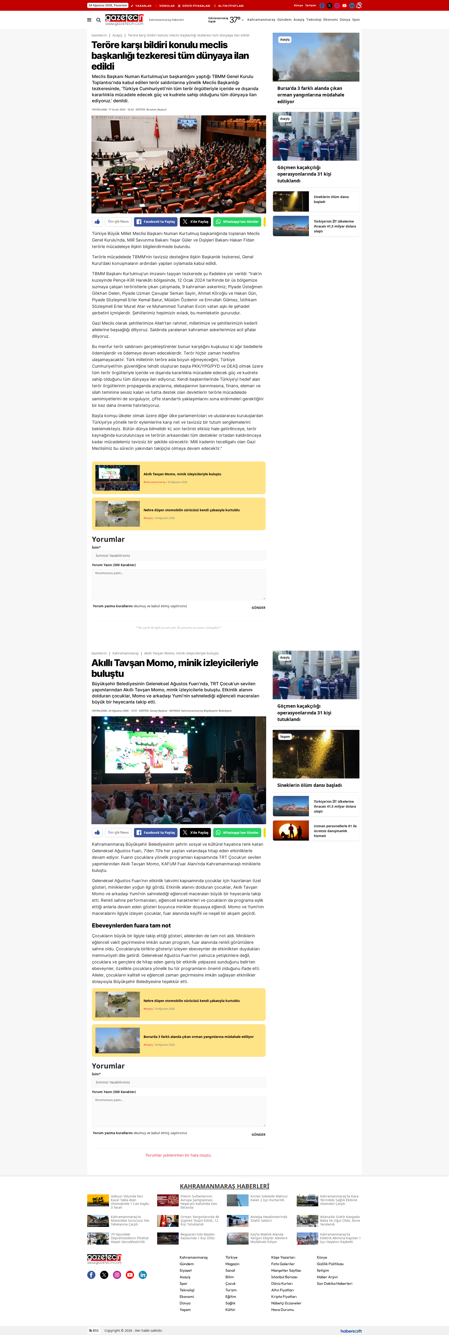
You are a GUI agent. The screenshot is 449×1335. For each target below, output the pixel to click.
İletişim (310, 5)
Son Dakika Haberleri (334, 1283)
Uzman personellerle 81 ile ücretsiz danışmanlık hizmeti (335, 831)
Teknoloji (187, 1290)
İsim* (96, 547)
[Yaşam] (316, 753)
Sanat (230, 1270)
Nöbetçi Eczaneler (286, 1303)
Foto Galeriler (283, 1263)
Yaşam (185, 1309)
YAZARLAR (143, 5)
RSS (95, 1330)
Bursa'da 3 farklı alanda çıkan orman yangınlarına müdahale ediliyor (310, 95)
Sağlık (230, 1303)
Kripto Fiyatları (284, 1296)
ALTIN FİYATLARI (231, 5)
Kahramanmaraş (125, 653)
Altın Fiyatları (282, 1290)
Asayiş (117, 35)
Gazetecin (99, 35)
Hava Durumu (282, 1309)
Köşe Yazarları (283, 1257)
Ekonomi (187, 1296)
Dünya (185, 1303)
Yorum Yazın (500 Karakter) (114, 565)
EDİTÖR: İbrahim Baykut (151, 109)
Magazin (232, 1263)
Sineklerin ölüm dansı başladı (331, 199)
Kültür (230, 1309)
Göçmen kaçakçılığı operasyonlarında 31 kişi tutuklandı (304, 174)
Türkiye (231, 1257)
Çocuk (230, 1283)
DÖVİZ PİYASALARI (196, 5)
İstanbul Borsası (284, 1277)
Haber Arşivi (327, 1277)
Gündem (187, 1263)
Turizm (231, 1290)
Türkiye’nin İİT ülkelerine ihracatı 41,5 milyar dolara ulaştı (335, 226)
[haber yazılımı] (351, 1330)
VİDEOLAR (166, 5)
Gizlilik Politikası (330, 1263)
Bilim (229, 1277)
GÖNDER (258, 607)
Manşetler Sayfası (286, 1270)
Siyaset (186, 1270)
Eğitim (230, 1296)
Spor (184, 1283)
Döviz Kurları (282, 1283)
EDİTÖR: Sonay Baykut (153, 710)
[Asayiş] (316, 56)
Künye (298, 5)
